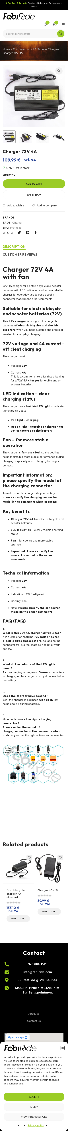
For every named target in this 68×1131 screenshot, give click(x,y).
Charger (17, 222)
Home (6, 49)
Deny (34, 1106)
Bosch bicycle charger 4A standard (16, 893)
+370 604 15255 (37, 964)
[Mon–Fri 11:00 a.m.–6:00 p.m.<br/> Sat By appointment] (7, 988)
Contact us (34, 1020)
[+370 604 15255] (7, 964)
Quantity (9, 174)
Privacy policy (36, 1125)
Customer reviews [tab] (20, 254)
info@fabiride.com (37, 972)
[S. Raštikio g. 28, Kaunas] (7, 980)
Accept (34, 1097)
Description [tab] (14, 246)
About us (34, 1013)
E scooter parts (22, 49)
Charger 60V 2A (48, 890)
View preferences (34, 1116)
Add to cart (34, 183)
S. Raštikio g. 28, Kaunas (37, 980)
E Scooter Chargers (47, 49)
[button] (62, 1048)
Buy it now (34, 194)
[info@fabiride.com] (7, 972)
